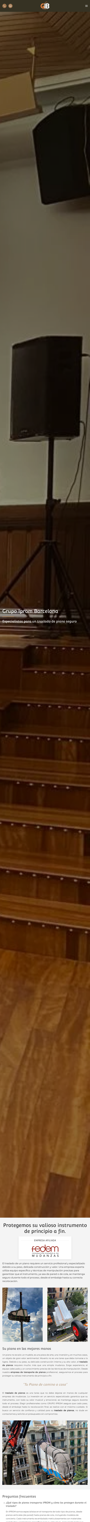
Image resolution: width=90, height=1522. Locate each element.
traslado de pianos (64, 1410)
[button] (86, 6)
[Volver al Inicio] (45, 6)
